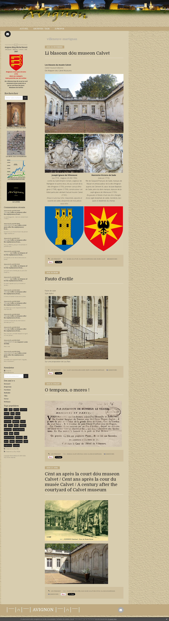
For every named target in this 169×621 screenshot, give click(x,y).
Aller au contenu (7, 2)
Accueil (24, 29)
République (7, 429)
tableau (6, 413)
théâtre (12, 441)
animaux (69, 454)
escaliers (78, 370)
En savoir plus (112, 619)
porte (12, 413)
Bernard (7, 384)
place (5, 433)
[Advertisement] (11, 495)
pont (10, 409)
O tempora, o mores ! (67, 390)
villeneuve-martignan (86, 259)
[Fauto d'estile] (76, 327)
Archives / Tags (41, 29)
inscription (7, 421)
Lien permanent (55, 259)
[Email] (8, 34)
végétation (16, 421)
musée (99, 259)
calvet (103, 259)
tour (25, 437)
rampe (88, 370)
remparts (23, 425)
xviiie (85, 454)
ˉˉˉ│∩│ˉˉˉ (7, 253)
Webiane (7, 402)
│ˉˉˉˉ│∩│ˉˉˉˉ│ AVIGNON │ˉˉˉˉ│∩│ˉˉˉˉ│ (43, 609)
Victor (6, 399)
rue (5, 425)
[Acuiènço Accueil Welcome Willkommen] (16, 62)
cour (72, 370)
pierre (6, 441)
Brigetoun (7, 387)
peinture (17, 417)
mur (5, 409)
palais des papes (9, 437)
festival (16, 425)
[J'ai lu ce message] (167, 619)
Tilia (5, 212)
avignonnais (7, 445)
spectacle (80, 454)
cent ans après (8, 417)
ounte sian (23, 409)
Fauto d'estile (59, 278)
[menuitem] (25, 29)
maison (23, 421)
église (11, 433)
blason (69, 259)
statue (98, 591)
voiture (17, 433)
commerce (19, 437)
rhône (25, 441)
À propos (59, 29)
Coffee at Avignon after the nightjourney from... (15, 213)
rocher (10, 425)
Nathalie (7, 393)
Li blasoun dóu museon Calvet (77, 53)
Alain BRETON (9, 225)
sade (94, 259)
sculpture (16, 445)
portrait (16, 409)
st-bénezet (19, 441)
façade (18, 413)
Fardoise (7, 390)
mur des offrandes (18, 429)
